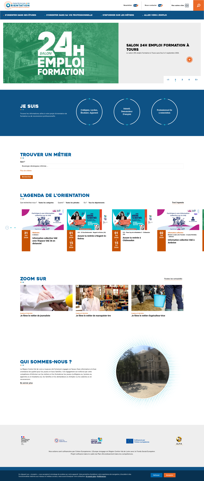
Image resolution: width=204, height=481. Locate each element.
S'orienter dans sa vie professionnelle (69, 15)
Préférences (101, 476)
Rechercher (26, 177)
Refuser (156, 475)
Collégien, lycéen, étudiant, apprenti (89, 111)
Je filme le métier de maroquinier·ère (93, 315)
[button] (167, 79)
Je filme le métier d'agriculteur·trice (148, 315)
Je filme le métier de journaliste (35, 315)
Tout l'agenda (178, 203)
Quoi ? (22, 162)
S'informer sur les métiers (118, 15)
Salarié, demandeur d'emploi (126, 111)
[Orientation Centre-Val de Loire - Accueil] (16, 5)
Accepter (169, 475)
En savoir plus (26, 383)
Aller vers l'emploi (155, 15)
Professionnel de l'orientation (164, 111)
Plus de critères (26, 171)
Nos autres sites (178, 5)
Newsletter (128, 5)
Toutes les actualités (173, 279)
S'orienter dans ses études (20, 15)
